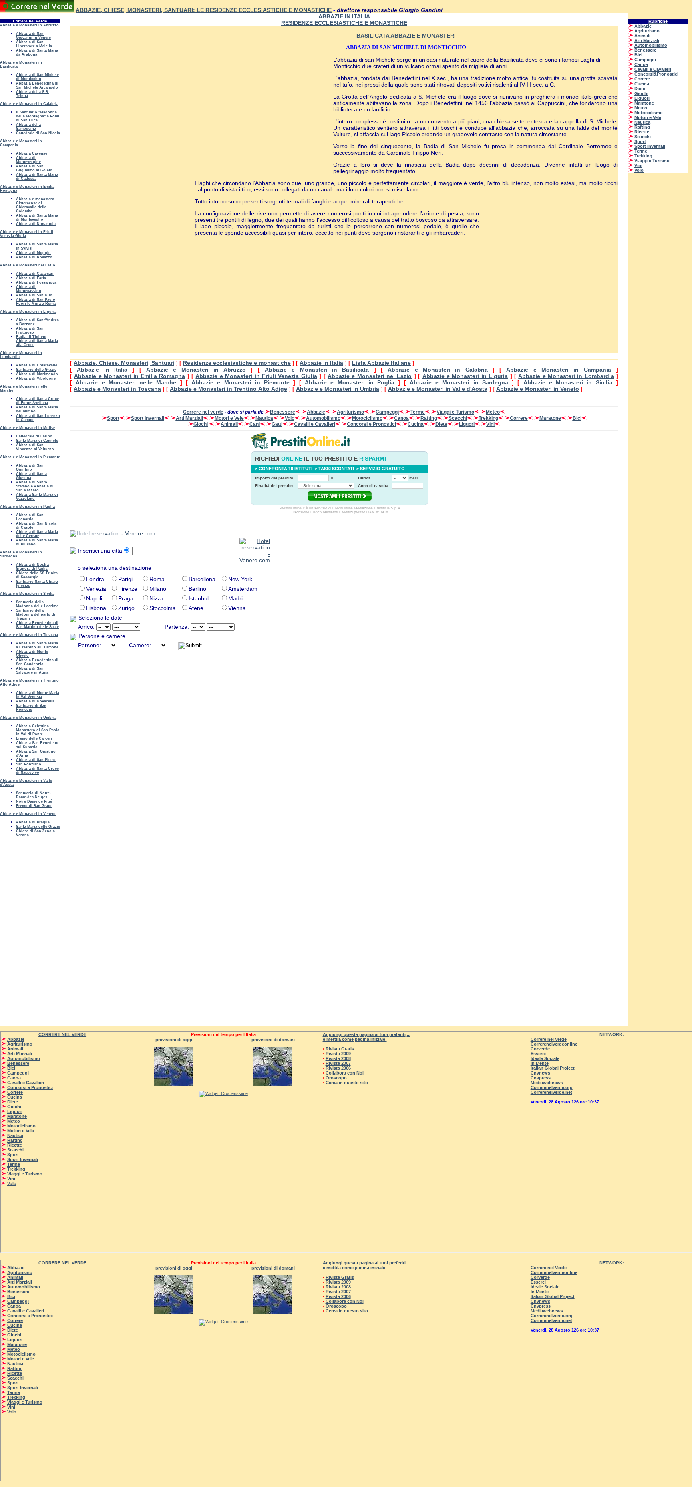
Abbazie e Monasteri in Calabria (437, 369)
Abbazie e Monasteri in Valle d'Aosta (437, 389)
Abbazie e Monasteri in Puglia (349, 382)
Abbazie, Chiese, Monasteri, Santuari (124, 363)
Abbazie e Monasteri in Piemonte (240, 382)
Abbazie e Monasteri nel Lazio (370, 376)
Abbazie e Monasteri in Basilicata (317, 369)
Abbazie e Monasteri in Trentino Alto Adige (228, 389)
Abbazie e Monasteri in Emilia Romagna (129, 376)
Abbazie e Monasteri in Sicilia (567, 382)
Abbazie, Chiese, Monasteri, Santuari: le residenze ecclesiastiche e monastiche (204, 10)
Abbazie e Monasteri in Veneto (537, 389)
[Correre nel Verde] (37, 10)
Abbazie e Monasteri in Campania (558, 369)
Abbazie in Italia (321, 363)
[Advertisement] (132, 154)
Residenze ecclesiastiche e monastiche (237, 363)
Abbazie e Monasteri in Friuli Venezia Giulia (256, 376)
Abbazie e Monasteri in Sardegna (459, 382)
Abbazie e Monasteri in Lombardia (566, 376)
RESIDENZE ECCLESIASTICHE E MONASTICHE (344, 23)
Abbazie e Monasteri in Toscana (117, 389)
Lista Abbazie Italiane (381, 363)
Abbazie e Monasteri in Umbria (337, 389)
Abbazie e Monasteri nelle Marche (126, 382)
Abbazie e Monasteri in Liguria (465, 376)
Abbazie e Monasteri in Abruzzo (196, 369)
